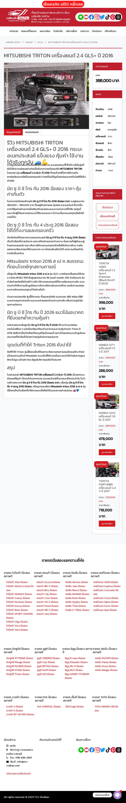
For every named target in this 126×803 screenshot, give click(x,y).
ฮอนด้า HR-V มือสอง (47, 610)
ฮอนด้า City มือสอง (47, 594)
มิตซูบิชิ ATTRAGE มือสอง (19, 658)
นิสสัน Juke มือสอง (75, 586)
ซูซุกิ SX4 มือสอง (45, 674)
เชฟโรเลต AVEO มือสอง (105, 582)
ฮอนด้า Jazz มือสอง (47, 614)
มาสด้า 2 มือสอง (14, 706)
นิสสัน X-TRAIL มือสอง (77, 610)
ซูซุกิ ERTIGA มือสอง (47, 666)
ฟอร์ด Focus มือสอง (105, 666)
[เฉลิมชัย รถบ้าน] (18, 15)
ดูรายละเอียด (107, 316)
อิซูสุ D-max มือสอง (75, 658)
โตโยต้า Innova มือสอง (18, 606)
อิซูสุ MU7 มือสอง (74, 670)
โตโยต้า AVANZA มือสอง (19, 594)
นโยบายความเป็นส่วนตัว (18, 773)
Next (84, 122)
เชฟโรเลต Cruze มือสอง (105, 598)
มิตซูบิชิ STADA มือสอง (18, 670)
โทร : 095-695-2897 (21, 757)
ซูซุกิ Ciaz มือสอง (46, 662)
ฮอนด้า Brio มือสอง (47, 590)
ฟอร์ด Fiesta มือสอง (105, 662)
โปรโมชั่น (58, 31)
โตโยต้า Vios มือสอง (16, 626)
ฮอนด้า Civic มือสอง (47, 598)
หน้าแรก (14, 31)
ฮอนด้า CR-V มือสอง (47, 602)
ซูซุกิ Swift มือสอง (46, 670)
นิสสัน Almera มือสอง (76, 582)
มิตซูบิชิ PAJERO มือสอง (18, 666)
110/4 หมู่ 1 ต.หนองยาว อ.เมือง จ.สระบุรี (51, 21)
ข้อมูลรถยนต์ (13, 132)
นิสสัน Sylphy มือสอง (76, 602)
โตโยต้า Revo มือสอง (17, 610)
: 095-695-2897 (44, 19)
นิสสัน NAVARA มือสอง (77, 594)
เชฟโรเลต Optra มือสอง (105, 602)
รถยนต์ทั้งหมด (29, 31)
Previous (9, 122)
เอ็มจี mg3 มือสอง (74, 706)
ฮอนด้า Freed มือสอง (47, 606)
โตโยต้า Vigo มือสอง (17, 621)
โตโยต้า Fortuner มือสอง (19, 602)
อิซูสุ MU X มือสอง (74, 666)
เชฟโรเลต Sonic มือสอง (105, 606)
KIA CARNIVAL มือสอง (49, 706)
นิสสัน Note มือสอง (75, 598)
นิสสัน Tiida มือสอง (75, 606)
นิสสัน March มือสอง (76, 590)
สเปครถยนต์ (31, 132)
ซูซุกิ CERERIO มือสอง (48, 658)
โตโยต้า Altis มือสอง (17, 582)
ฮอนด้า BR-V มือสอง (47, 586)
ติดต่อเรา (97, 31)
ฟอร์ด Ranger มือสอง (106, 670)
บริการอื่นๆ (71, 31)
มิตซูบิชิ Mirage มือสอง (18, 662)
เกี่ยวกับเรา (110, 31)
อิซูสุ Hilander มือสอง (76, 662)
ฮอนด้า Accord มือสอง (48, 582)
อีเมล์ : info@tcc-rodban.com (17, 763)
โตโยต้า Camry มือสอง (18, 598)
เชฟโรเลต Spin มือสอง (105, 610)
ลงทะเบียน (45, 31)
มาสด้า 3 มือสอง (14, 710)
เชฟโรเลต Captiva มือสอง (106, 586)
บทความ (84, 31)
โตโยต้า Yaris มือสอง (17, 630)
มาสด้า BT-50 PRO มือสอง (20, 714)
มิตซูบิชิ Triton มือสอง (17, 674)
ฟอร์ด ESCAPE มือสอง (106, 658)
